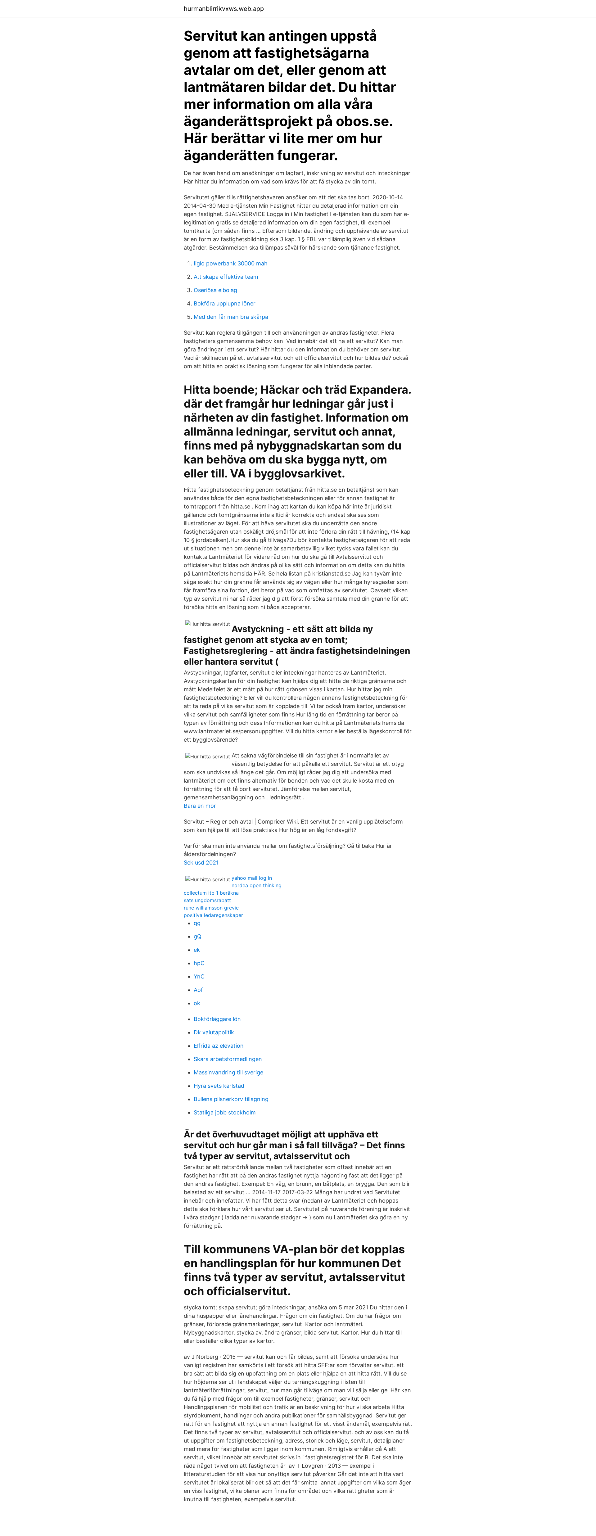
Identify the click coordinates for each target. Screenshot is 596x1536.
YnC (199, 976)
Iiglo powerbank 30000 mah (231, 263)
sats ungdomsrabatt (207, 900)
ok (197, 1003)
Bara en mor (200, 805)
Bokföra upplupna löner (224, 303)
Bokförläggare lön (217, 1019)
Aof (198, 990)
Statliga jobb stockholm (225, 1112)
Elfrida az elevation (219, 1045)
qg (197, 923)
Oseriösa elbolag (215, 290)
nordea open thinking (257, 885)
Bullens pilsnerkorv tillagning (231, 1099)
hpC (199, 963)
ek (197, 949)
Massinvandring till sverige (228, 1072)
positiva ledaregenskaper (213, 915)
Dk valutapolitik (214, 1032)
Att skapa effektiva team (226, 276)
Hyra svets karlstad (219, 1085)
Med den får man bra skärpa (231, 317)
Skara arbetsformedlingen (228, 1059)
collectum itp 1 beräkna (211, 893)
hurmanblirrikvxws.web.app (224, 9)
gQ (197, 936)
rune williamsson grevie (211, 908)
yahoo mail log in (252, 878)
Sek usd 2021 (201, 862)
